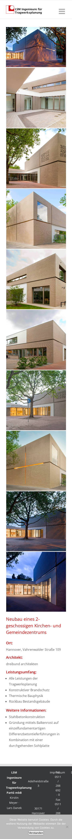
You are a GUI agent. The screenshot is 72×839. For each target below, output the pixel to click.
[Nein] (67, 827)
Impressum (57, 772)
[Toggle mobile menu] (62, 11)
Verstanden (36, 832)
